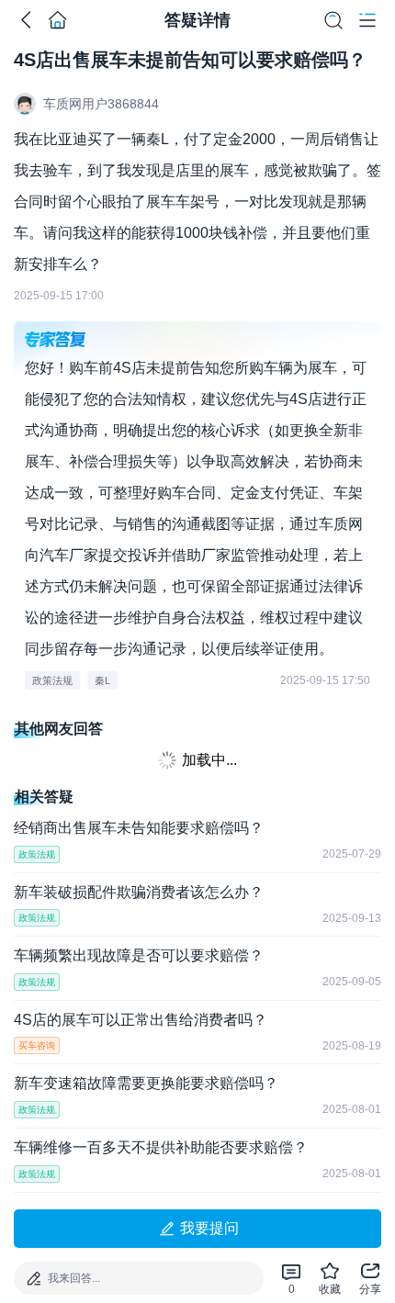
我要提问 (209, 1228)
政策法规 (52, 680)
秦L (102, 680)
